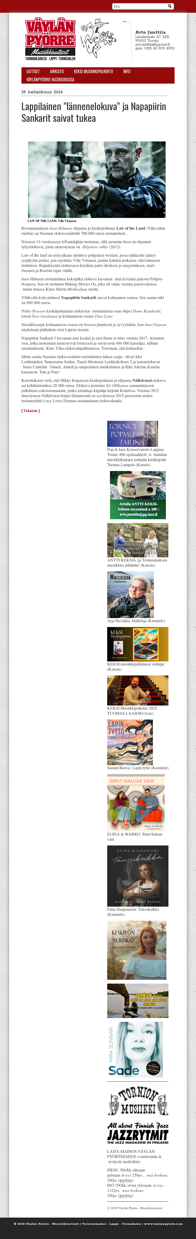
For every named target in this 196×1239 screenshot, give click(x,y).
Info (126, 71)
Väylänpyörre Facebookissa (50, 79)
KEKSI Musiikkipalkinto (93, 71)
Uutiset (33, 71)
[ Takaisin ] (30, 411)
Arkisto (57, 71)
